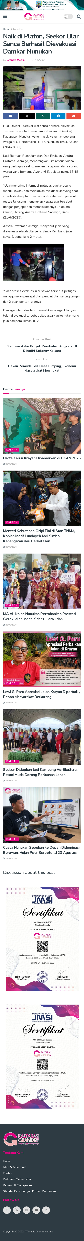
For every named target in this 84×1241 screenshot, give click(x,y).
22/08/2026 (11, 624)
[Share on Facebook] (10, 116)
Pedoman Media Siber (17, 1179)
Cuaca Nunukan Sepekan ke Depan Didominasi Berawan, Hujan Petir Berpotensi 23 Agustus (41, 850)
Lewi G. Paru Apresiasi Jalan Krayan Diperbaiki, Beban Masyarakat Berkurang (41, 694)
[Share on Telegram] (58, 116)
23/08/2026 (11, 464)
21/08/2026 (11, 780)
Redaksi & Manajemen (17, 1185)
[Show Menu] (5, 16)
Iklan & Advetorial (14, 1167)
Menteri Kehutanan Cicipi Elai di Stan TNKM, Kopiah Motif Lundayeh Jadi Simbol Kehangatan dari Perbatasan (39, 536)
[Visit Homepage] (35, 16)
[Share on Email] (73, 116)
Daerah (12, 449)
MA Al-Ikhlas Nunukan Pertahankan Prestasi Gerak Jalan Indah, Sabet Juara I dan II (39, 616)
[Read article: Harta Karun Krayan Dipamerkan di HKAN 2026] (42, 426)
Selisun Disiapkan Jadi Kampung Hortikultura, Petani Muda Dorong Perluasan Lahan (40, 772)
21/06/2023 (39, 60)
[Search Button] (79, 16)
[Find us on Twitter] (17, 1210)
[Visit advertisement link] (42, 5)
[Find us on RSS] (46, 1210)
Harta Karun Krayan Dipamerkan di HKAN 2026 (42, 458)
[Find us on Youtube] (36, 1210)
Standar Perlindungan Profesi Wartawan (29, 1191)
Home (6, 29)
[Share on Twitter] (27, 116)
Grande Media (15, 60)
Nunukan (18, 29)
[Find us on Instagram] (26, 1210)
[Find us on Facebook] (7, 1210)
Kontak (7, 1173)
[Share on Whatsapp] (43, 116)
